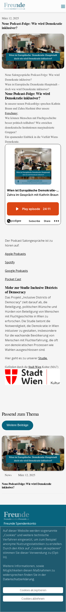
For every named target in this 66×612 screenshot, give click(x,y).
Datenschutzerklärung (18, 579)
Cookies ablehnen (32, 599)
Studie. (42, 358)
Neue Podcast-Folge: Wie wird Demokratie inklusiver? (26, 485)
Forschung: (11, 113)
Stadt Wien (34, 367)
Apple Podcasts (15, 254)
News (8, 475)
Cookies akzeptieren (33, 590)
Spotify (10, 262)
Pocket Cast (13, 279)
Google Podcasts (16, 271)
